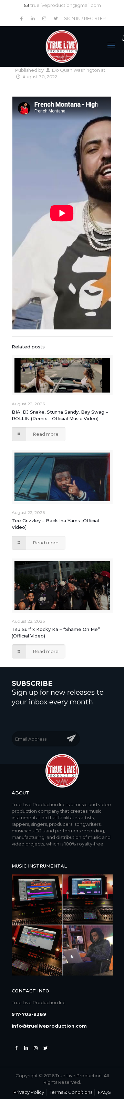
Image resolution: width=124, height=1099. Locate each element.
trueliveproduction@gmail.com (65, 5)
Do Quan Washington (76, 70)
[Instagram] (36, 1048)
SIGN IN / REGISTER (85, 18)
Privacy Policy (28, 1092)
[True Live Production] (62, 46)
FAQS (104, 1092)
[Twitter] (26, 1048)
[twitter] (45, 1048)
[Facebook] (16, 1048)
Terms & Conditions (71, 1092)
